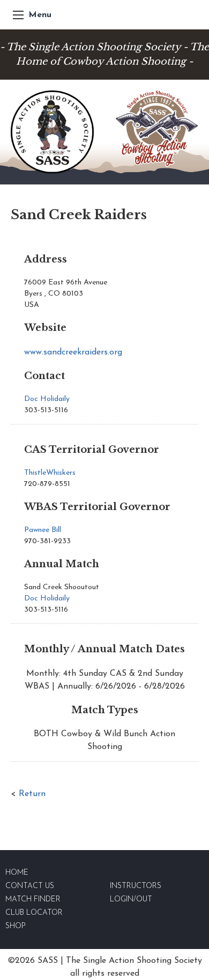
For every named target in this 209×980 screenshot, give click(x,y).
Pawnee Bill (42, 530)
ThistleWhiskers (50, 473)
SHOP (15, 926)
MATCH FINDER (33, 900)
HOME (16, 873)
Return (32, 794)
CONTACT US (29, 886)
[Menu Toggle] (18, 15)
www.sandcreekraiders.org (73, 352)
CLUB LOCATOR (34, 913)
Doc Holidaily (47, 399)
